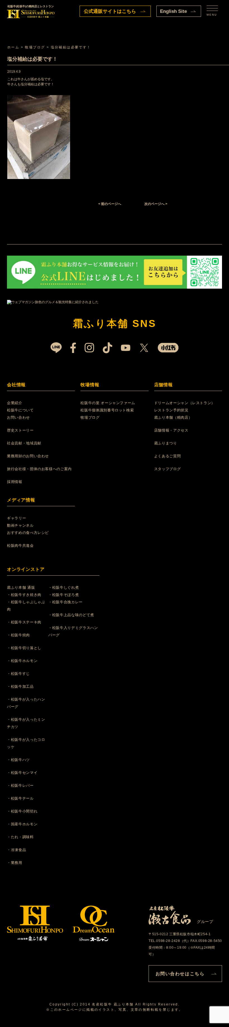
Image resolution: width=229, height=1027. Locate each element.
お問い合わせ (18, 417)
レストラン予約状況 (171, 410)
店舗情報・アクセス (171, 430)
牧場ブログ (89, 417)
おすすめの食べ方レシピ (28, 533)
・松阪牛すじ (18, 674)
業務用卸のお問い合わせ (28, 456)
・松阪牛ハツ (18, 760)
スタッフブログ (167, 469)
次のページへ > (155, 204)
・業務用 (14, 863)
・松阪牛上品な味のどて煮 (71, 615)
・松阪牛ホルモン (22, 661)
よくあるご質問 (167, 456)
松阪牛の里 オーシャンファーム (107, 403)
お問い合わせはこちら (180, 973)
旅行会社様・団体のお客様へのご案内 (39, 469)
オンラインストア (25, 569)
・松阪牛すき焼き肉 (24, 595)
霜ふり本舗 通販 (21, 587)
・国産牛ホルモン (22, 824)
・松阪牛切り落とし (24, 648)
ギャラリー (16, 518)
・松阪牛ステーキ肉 (24, 622)
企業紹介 (14, 403)
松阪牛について (20, 410)
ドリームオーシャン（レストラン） (184, 403)
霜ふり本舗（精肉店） (173, 417)
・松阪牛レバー (20, 785)
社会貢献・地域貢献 (24, 443)
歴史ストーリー (20, 430)
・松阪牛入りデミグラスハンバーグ (73, 631)
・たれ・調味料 (20, 837)
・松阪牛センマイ (22, 773)
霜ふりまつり (165, 443)
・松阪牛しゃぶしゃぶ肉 (26, 605)
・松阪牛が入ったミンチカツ (26, 723)
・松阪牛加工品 (20, 686)
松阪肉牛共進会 (20, 545)
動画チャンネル (20, 525)
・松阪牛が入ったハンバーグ (26, 703)
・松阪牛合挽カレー (65, 602)
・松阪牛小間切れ (22, 811)
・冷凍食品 (16, 850)
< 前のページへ (109, 204)
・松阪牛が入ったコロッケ (26, 743)
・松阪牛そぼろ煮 (63, 595)
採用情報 (14, 482)
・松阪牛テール (20, 798)
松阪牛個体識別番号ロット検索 (107, 410)
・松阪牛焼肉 (18, 635)
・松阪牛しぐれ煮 (63, 587)
